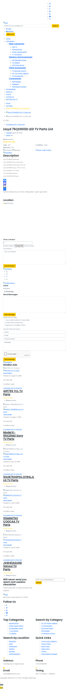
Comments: (8, 249)
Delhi (10, 644)
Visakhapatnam (14, 654)
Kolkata (11, 649)
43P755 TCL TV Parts (13, 392)
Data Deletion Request (49, 654)
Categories (10, 41)
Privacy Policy (46, 644)
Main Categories (16, 43)
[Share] (34, 189)
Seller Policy (45, 649)
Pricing (8, 94)
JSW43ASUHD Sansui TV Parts (12, 566)
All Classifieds (11, 89)
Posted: (8, 133)
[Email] (34, 186)
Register (11, 31)
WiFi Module (16, 82)
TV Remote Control (19, 71)
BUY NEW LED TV (12, 99)
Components (15, 78)
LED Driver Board (18, 65)
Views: (8, 135)
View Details (7, 373)
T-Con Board (17, 54)
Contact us (10, 97)
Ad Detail (9, 106)
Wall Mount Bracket (19, 87)
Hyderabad (13, 646)
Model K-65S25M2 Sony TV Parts (13, 435)
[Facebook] (34, 180)
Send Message (9, 315)
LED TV (14, 47)
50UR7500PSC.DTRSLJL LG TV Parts (18, 478)
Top (1, 688)
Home (8, 39)
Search (55, 26)
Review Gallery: (8, 246)
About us (9, 92)
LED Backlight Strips (19, 60)
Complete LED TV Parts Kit (15, 125)
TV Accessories (17, 76)
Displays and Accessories (20, 57)
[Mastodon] (34, 183)
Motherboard (17, 49)
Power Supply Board (19, 52)
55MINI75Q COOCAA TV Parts (11, 521)
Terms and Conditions (49, 641)
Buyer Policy (45, 646)
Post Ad (11, 34)
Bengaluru (12, 641)
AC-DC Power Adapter (20, 73)
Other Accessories (17, 67)
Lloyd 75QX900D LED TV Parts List (17, 108)
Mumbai (12, 651)
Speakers (15, 84)
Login (9, 29)
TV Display (16, 63)
